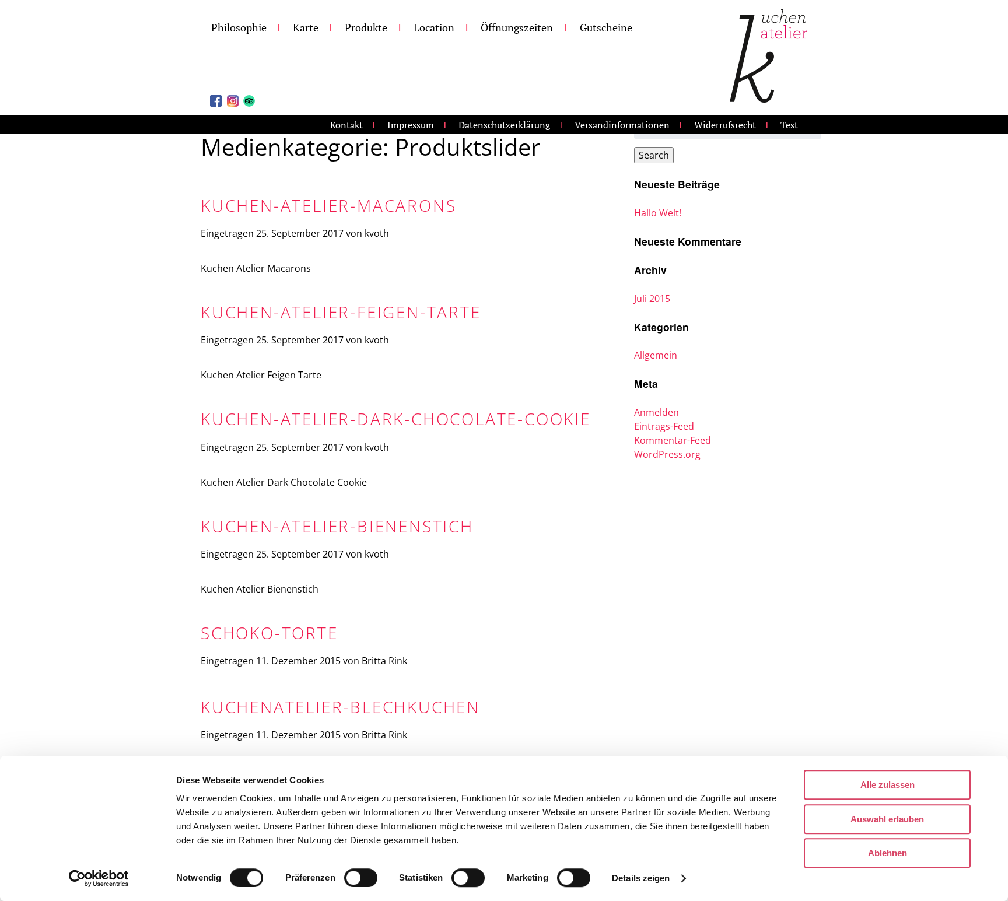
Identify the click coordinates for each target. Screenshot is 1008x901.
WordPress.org (667, 454)
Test (789, 124)
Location (434, 27)
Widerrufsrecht (725, 124)
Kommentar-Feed (672, 440)
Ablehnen (887, 853)
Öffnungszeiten (517, 27)
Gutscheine (606, 27)
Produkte (366, 27)
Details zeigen (641, 878)
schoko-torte (269, 633)
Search (654, 155)
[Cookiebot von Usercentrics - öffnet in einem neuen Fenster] (99, 878)
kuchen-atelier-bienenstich (337, 526)
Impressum (410, 124)
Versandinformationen (622, 124)
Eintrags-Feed (664, 426)
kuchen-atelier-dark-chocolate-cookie (396, 419)
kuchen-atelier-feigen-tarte (341, 312)
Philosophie (239, 27)
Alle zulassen (887, 785)
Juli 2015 (652, 298)
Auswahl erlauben (887, 819)
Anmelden (656, 412)
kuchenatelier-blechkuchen (340, 707)
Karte (305, 27)
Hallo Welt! (657, 212)
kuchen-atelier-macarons (328, 205)
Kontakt (346, 124)
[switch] (360, 877)
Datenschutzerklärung (504, 124)
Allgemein (655, 355)
